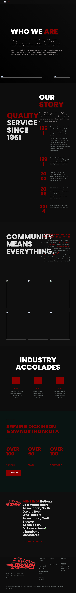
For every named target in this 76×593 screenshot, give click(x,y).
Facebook (53, 565)
